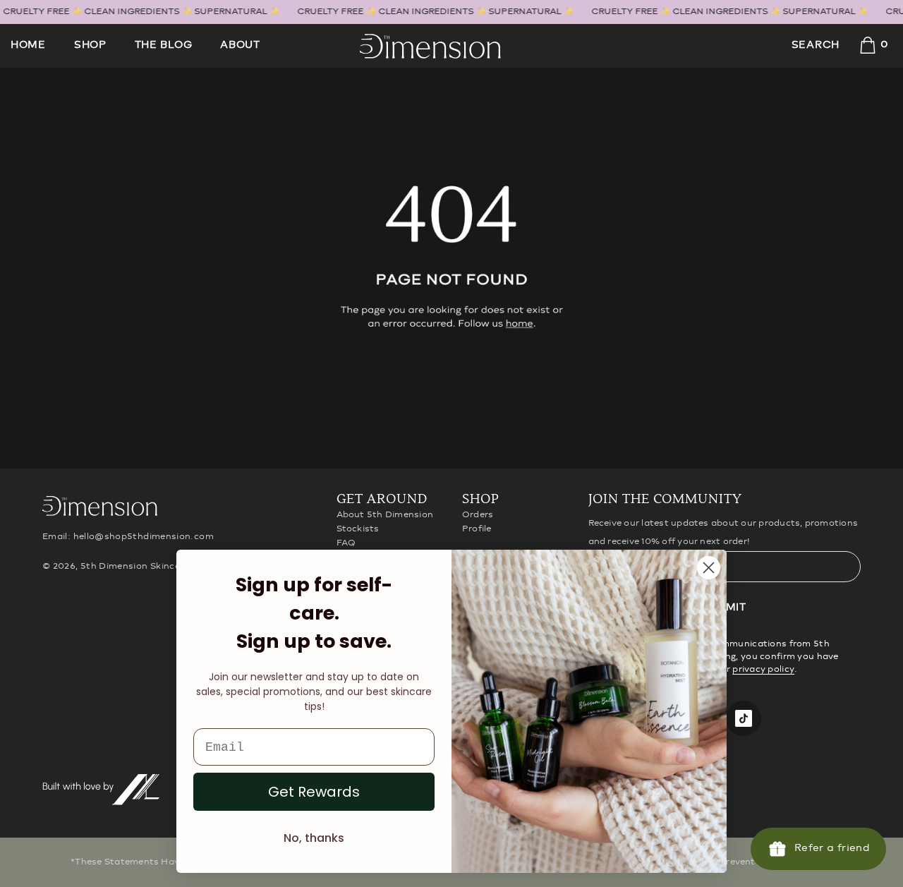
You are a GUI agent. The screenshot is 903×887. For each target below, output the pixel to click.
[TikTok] (743, 718)
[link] (451, 268)
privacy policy (763, 669)
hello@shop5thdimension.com (143, 536)
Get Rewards (314, 792)
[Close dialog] (708, 567)
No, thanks (314, 838)
